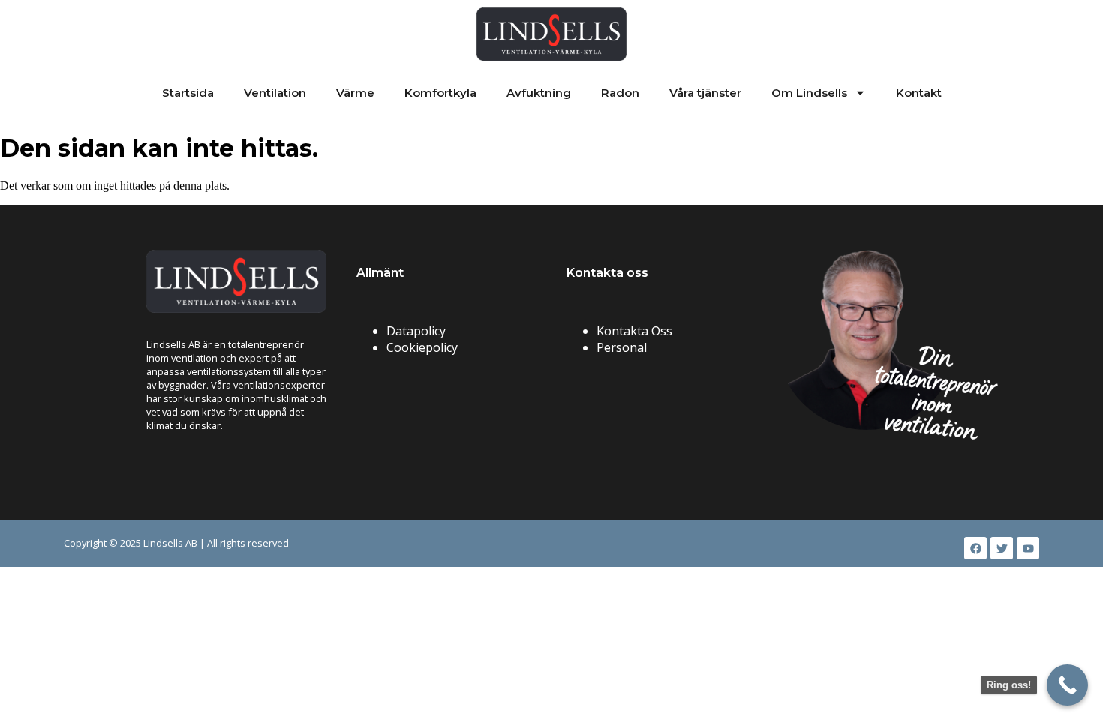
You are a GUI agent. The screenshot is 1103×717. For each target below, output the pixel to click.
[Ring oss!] (1067, 685)
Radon (620, 93)
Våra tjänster (705, 93)
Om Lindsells (809, 93)
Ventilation (275, 93)
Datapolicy (416, 330)
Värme (355, 93)
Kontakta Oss (634, 330)
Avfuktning (538, 93)
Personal (622, 347)
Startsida (188, 93)
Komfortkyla (440, 93)
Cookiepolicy (422, 347)
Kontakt (919, 93)
